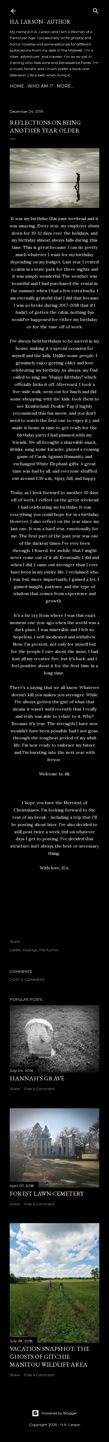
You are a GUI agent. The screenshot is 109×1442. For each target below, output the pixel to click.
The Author (49, 950)
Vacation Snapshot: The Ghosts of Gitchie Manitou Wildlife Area (49, 1356)
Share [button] (15, 941)
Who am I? (40, 86)
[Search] (95, 9)
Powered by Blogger (59, 1413)
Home (17, 86)
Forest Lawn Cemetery (47, 1193)
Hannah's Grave (37, 1078)
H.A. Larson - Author (40, 21)
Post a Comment (27, 979)
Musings (29, 950)
